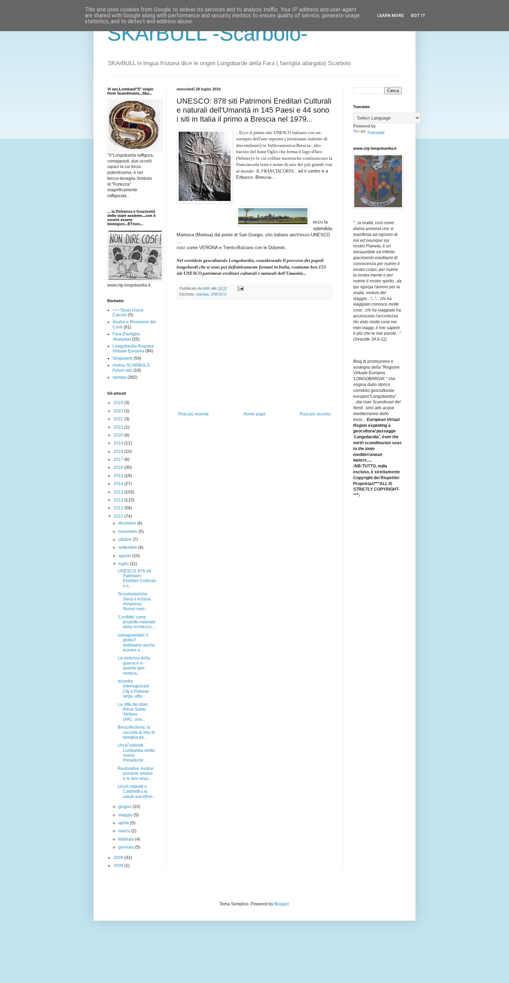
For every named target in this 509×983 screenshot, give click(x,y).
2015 (119, 475)
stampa (202, 294)
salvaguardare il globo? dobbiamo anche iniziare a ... (136, 642)
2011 (119, 508)
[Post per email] (240, 288)
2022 (119, 418)
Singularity (123, 358)
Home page (254, 414)
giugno (125, 806)
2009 (119, 857)
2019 (119, 443)
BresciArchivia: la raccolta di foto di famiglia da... (136, 732)
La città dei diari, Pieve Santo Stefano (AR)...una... (133, 712)
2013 (119, 492)
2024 (119, 402)
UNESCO (219, 294)
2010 (119, 516)
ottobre (125, 539)
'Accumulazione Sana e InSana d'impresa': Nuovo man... (134, 601)
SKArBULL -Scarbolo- (207, 33)
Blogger (281, 904)
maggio (126, 815)
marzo (124, 830)
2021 (119, 427)
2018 (119, 451)
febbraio (126, 839)
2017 (119, 459)
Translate (376, 132)
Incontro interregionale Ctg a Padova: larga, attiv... (134, 689)
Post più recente (193, 414)
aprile (124, 822)
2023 (119, 411)
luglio (124, 563)
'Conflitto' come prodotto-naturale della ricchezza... (136, 622)
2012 (119, 500)
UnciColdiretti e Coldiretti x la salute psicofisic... (137, 791)
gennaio (126, 847)
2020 (119, 435)
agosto (125, 555)
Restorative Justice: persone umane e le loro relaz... (136, 773)
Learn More (390, 15)
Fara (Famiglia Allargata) (126, 336)
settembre (128, 547)
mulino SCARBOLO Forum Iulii (131, 367)
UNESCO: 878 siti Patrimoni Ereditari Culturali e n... (137, 578)
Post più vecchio (315, 414)
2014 (119, 483)
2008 (119, 865)
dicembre (127, 523)
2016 (119, 467)
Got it (418, 15)
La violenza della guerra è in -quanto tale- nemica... (134, 665)
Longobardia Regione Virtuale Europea (133, 348)
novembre (128, 531)
